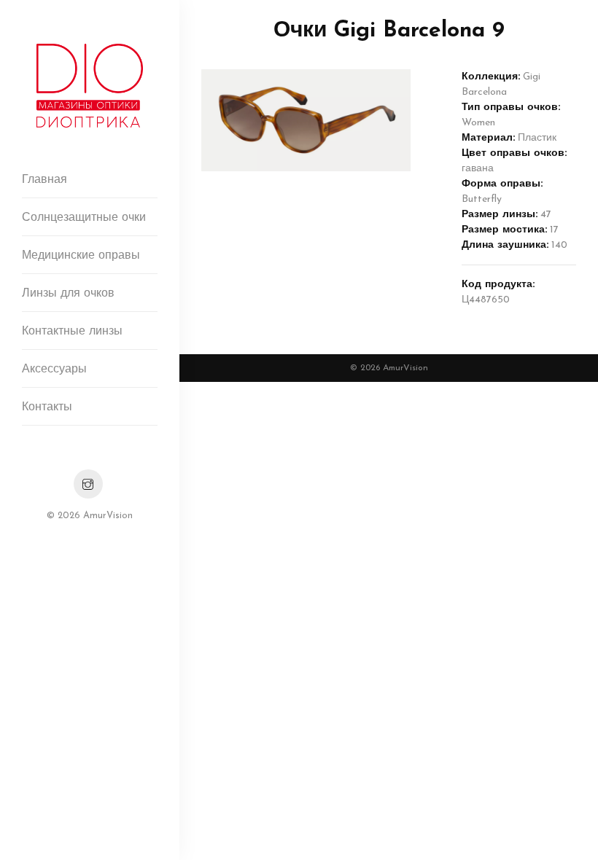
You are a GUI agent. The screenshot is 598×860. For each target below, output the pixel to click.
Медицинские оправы (81, 256)
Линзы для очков (68, 294)
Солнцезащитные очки (84, 218)
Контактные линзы (72, 331)
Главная (44, 180)
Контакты (47, 407)
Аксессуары (54, 369)
